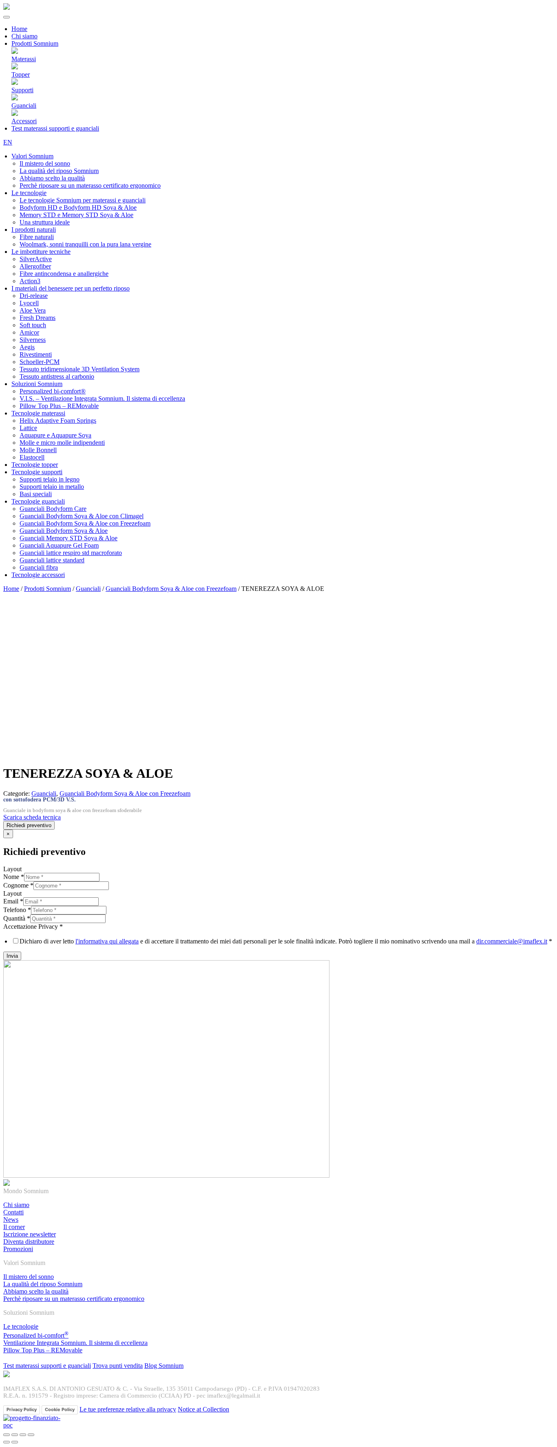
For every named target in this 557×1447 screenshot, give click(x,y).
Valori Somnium (32, 156)
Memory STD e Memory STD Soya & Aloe (76, 214)
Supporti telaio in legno (50, 479)
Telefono (17, 909)
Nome (13, 876)
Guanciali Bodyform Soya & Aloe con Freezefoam (85, 523)
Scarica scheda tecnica (32, 817)
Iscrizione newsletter (29, 1234)
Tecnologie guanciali (38, 501)
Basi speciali (36, 493)
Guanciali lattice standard (52, 560)
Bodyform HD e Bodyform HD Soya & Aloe (78, 207)
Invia (12, 956)
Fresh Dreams (37, 317)
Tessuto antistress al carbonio (57, 376)
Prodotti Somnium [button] (34, 43)
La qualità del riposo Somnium (59, 170)
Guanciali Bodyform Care (53, 508)
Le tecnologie (28, 192)
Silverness (33, 339)
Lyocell (29, 303)
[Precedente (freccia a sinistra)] (6, 1442)
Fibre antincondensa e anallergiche (64, 273)
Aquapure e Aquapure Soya (55, 435)
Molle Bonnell (38, 449)
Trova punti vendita (118, 1365)
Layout (12, 869)
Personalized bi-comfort (36, 1335)
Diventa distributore (28, 1241)
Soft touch (33, 325)
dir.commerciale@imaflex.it (511, 941)
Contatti (13, 1212)
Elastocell (32, 457)
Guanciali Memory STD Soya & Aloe (68, 538)
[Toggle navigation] (6, 17)
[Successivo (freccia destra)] (14, 1442)
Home (19, 28)
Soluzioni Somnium (36, 383)
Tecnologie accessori (38, 574)
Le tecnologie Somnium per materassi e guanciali (83, 200)
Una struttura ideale (45, 222)
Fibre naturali (37, 236)
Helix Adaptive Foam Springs (58, 420)
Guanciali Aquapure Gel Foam (59, 545)
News (10, 1219)
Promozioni (18, 1248)
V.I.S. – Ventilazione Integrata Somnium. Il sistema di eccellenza (102, 398)
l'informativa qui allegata (107, 941)
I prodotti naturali (33, 229)
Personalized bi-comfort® (53, 391)
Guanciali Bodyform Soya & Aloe (64, 530)
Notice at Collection (203, 1409)
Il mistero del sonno (45, 163)
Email (13, 901)
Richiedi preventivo (29, 825)
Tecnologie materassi (38, 413)
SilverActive (36, 258)
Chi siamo (24, 36)
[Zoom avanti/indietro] (31, 1435)
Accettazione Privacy (33, 926)
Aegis (27, 347)
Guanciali (88, 588)
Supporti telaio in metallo (52, 486)
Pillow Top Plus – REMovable (59, 405)
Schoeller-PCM (40, 361)
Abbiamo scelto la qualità (52, 178)
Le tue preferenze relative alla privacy (128, 1409)
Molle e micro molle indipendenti (62, 442)
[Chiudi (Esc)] (6, 1435)
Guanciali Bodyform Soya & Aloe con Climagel (82, 516)
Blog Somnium (163, 1365)
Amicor (29, 332)
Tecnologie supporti (36, 471)
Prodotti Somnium (47, 588)
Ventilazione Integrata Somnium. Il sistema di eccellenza (75, 1342)
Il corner (14, 1226)
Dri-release (34, 295)
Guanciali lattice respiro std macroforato (71, 552)
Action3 (30, 280)
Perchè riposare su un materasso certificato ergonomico (90, 185)
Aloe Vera (33, 310)
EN (7, 142)
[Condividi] (14, 1435)
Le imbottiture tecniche (41, 251)
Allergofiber (35, 266)
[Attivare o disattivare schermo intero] (23, 1435)
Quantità (16, 918)
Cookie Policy (60, 1409)
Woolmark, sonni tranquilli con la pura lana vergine (85, 244)
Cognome (18, 885)
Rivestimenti (36, 354)
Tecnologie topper (34, 464)
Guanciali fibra (39, 567)
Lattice (28, 427)
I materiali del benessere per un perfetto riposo (70, 288)
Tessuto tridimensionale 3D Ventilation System (79, 369)
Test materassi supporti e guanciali (55, 128)
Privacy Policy (22, 1409)
